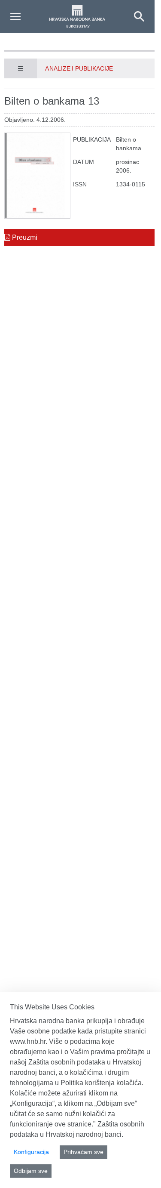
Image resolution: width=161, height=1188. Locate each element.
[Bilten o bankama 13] (37, 176)
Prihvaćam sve (83, 1151)
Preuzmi (23, 237)
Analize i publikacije (79, 68)
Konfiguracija (31, 1151)
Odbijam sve (31, 1170)
